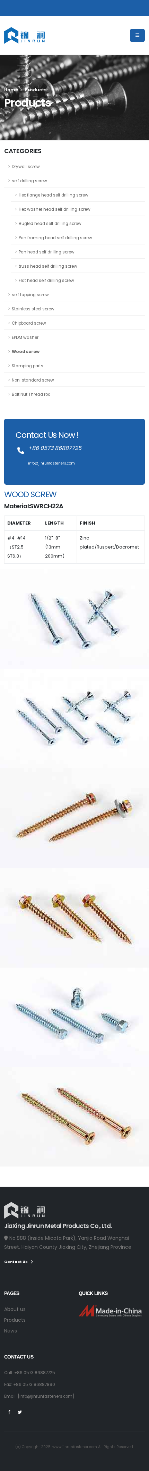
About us (15, 1309)
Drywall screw (26, 166)
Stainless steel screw (33, 309)
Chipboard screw (29, 323)
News (10, 1330)
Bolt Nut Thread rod (31, 394)
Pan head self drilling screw (46, 252)
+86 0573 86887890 (34, 1384)
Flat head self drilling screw (46, 280)
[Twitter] (20, 1412)
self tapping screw (30, 295)
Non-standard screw (33, 380)
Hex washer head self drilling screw (54, 209)
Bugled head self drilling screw (50, 223)
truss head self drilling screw (48, 266)
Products (15, 1320)
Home (11, 90)
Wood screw (26, 351)
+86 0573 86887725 (34, 1373)
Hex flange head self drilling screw (53, 195)
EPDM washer (25, 337)
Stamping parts (27, 366)
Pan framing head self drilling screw (55, 238)
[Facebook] (9, 1412)
